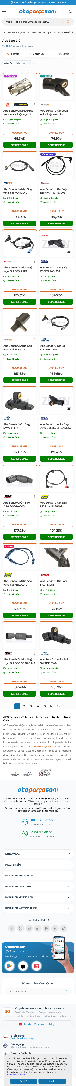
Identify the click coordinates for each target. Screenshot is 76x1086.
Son (58, 706)
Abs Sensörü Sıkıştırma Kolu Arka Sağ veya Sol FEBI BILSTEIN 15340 (18, 112)
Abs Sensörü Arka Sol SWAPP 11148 (54, 661)
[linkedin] (38, 928)
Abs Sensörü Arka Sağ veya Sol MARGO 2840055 (17, 347)
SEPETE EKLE (19, 145)
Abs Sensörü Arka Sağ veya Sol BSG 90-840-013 (19, 661)
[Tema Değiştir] (70, 12)
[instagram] (29, 928)
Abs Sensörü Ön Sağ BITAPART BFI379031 (53, 190)
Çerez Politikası (16, 1074)
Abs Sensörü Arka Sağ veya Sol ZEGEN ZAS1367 (56, 426)
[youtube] (46, 928)
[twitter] (20, 928)
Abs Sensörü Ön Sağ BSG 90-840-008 (16, 504)
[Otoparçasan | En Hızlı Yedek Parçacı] (37, 12)
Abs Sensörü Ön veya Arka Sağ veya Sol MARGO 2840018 (54, 112)
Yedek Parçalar (17, 32)
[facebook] (11, 928)
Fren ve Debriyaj (42, 32)
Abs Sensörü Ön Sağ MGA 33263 (53, 582)
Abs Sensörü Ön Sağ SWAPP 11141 (16, 426)
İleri (52, 706)
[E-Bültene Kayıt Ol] (65, 991)
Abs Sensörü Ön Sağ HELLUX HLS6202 (53, 504)
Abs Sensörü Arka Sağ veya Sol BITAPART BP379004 (17, 269)
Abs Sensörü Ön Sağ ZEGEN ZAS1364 (53, 269)
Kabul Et (23, 1081)
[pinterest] (55, 928)
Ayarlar (52, 1081)
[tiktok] (63, 928)
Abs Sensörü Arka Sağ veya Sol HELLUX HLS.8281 (17, 583)
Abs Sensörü (65, 32)
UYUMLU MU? (19, 132)
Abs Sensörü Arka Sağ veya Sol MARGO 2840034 (17, 191)
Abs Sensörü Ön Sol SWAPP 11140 (53, 347)
